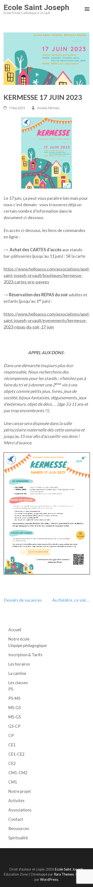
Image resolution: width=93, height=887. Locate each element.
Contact (15, 819)
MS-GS (14, 707)
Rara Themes (64, 874)
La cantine (17, 673)
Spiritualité (18, 837)
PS (10, 689)
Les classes (18, 682)
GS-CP (14, 726)
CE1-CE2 (16, 754)
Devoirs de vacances (23, 600)
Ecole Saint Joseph (36, 7)
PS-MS (14, 698)
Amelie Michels (48, 108)
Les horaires (19, 664)
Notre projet (19, 791)
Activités (16, 800)
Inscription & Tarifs (25, 654)
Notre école (19, 638)
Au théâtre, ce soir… (70, 600)
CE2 (12, 763)
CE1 (12, 744)
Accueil (14, 629)
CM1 (12, 781)
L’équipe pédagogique (27, 645)
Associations (19, 809)
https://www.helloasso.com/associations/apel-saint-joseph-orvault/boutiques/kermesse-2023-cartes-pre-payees (47, 275)
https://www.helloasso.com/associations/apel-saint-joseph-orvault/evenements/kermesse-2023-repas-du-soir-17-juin (47, 320)
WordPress (49, 879)
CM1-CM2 (17, 772)
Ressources (18, 828)
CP (11, 735)
